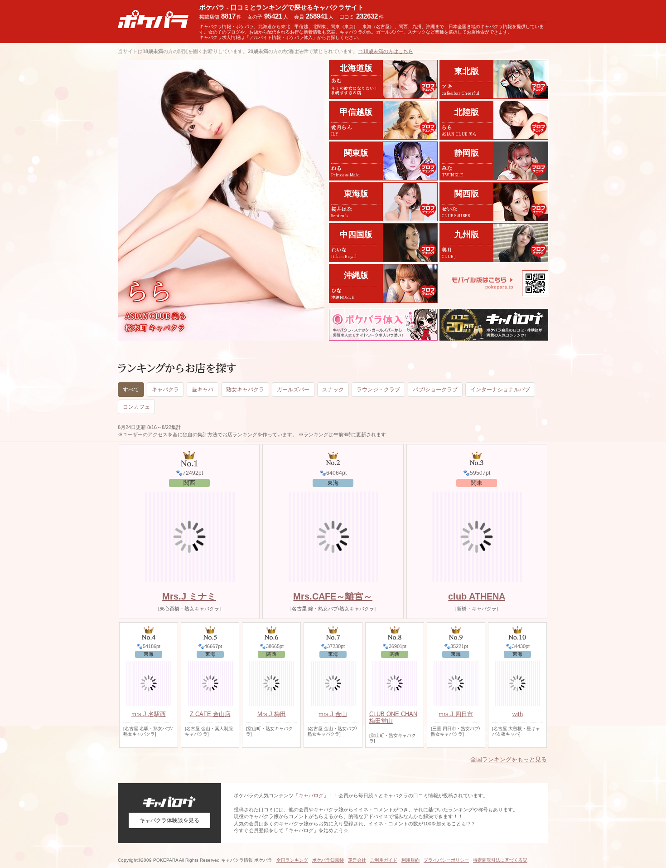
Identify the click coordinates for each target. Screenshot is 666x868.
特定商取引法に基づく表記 (500, 860)
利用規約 (410, 860)
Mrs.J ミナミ (189, 596)
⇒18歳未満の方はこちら (385, 51)
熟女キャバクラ (245, 389)
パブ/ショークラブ (435, 389)
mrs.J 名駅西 (148, 714)
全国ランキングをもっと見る (508, 759)
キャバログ (311, 795)
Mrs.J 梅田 (271, 714)
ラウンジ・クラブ (378, 389)
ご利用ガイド (383, 860)
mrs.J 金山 (333, 714)
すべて (131, 389)
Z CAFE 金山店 (210, 714)
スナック (333, 389)
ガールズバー (293, 389)
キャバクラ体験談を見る (169, 820)
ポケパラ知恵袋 (328, 860)
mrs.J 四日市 (456, 714)
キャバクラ (165, 389)
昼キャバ (202, 389)
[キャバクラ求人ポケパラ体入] (383, 325)
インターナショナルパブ (500, 389)
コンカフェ (136, 407)
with (517, 714)
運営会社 (357, 860)
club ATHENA (476, 596)
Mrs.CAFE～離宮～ (332, 596)
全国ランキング (292, 860)
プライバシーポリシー (446, 860)
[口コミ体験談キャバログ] (493, 325)
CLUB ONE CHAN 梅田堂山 (393, 717)
